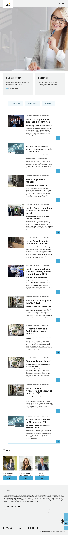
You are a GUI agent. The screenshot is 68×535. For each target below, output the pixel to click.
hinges (62, 496)
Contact (42, 90)
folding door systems (19, 498)
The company (48, 103)
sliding (9, 498)
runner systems (53, 496)
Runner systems (32, 103)
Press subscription (13, 88)
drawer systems (42, 496)
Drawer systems (15, 103)
